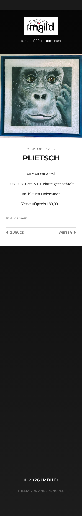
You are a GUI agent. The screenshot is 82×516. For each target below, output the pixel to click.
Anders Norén (51, 491)
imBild (49, 480)
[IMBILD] (41, 26)
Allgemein (18, 218)
